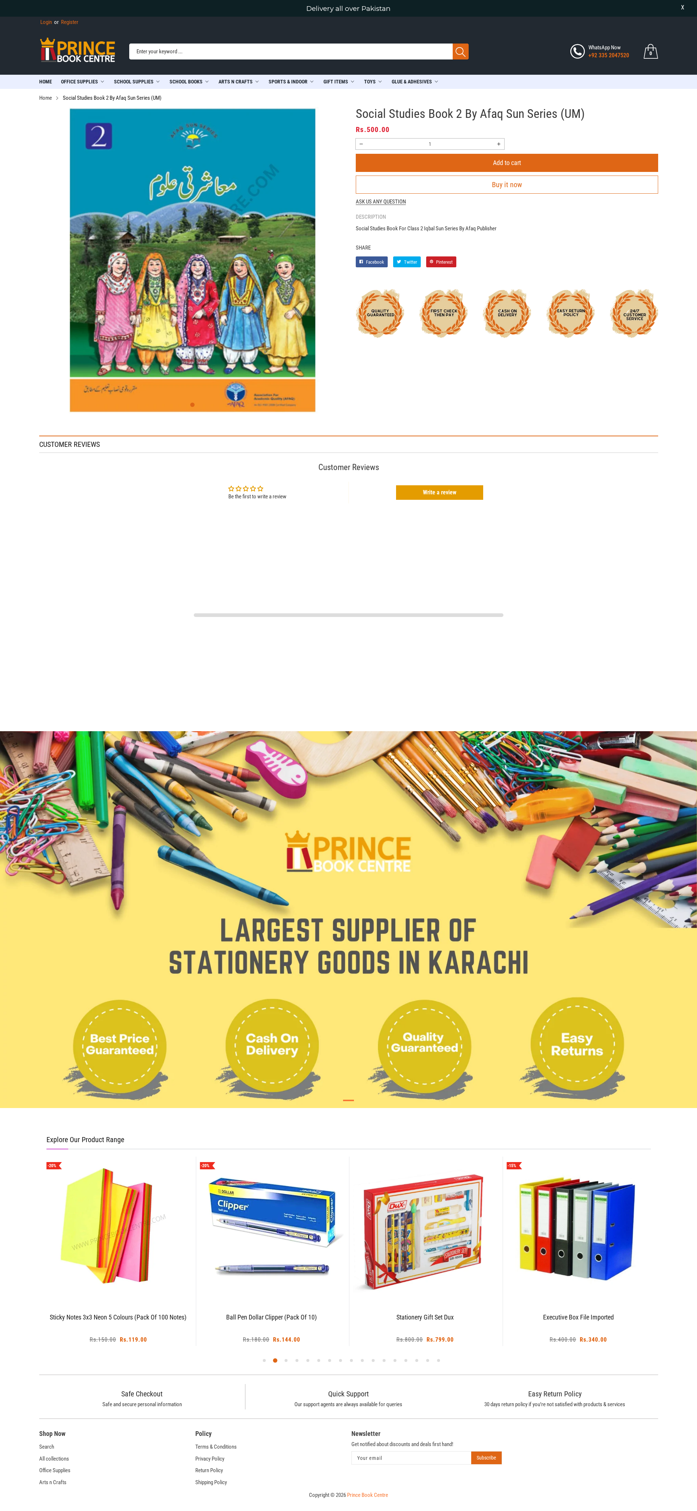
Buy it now (507, 184)
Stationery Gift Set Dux (425, 1317)
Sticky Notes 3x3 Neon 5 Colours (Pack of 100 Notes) (118, 1317)
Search (46, 1447)
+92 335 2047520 (608, 55)
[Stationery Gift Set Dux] (425, 1229)
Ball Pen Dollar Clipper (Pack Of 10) (271, 1317)
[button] (192, 405)
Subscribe (486, 1458)
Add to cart (507, 162)
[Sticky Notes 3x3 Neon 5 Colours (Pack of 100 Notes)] (118, 1229)
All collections (54, 1459)
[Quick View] (127, 1280)
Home (45, 82)
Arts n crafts (236, 82)
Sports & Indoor (288, 82)
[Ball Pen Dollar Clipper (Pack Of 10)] (272, 1229)
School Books (186, 82)
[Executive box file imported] (578, 1229)
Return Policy (209, 1470)
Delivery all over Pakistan (348, 8)
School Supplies (134, 82)
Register (66, 22)
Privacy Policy (209, 1459)
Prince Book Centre (367, 1495)
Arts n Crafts (52, 1482)
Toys (370, 82)
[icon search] (461, 51)
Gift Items (335, 82)
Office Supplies (79, 82)
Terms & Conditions (216, 1447)
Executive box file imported (578, 1317)
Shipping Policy (211, 1482)
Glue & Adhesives (412, 82)
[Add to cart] (109, 1286)
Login (46, 22)
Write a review (439, 492)
